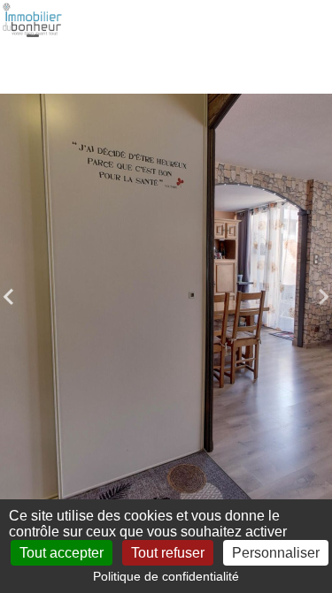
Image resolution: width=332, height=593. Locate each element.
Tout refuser (168, 552)
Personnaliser (276, 552)
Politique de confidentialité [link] (166, 576)
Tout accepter (61, 552)
